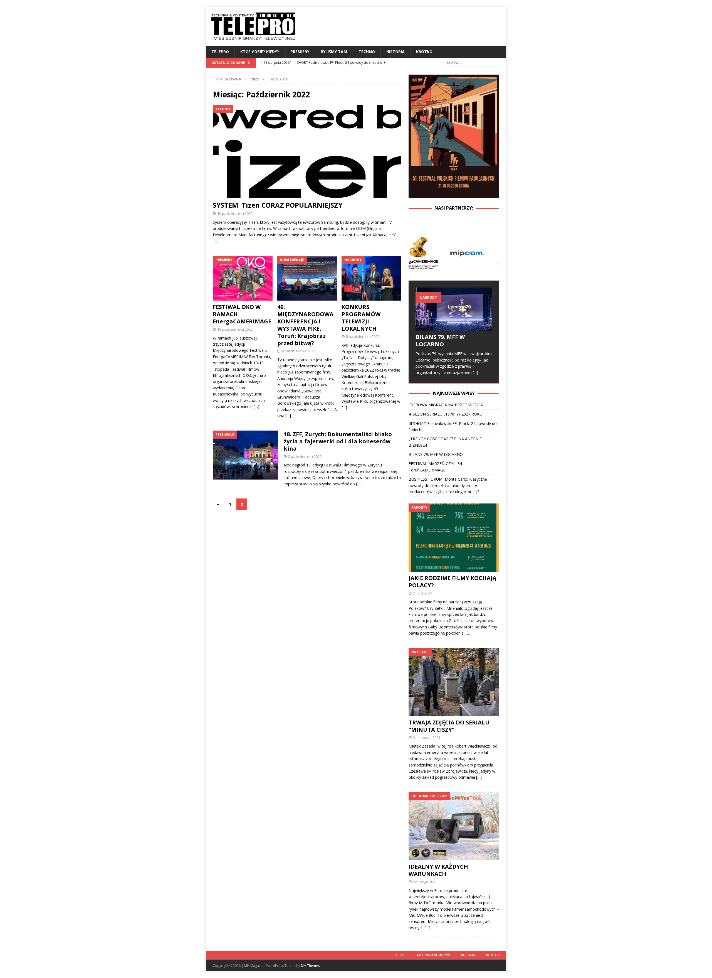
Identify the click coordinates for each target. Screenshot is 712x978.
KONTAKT (493, 955)
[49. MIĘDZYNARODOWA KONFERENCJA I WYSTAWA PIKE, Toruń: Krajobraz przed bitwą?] (307, 278)
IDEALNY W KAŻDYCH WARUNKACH (438, 870)
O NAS (400, 955)
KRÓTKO (424, 51)
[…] (215, 241)
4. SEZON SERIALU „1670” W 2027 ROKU (445, 414)
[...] (475, 372)
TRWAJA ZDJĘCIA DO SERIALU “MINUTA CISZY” (449, 726)
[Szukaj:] (471, 62)
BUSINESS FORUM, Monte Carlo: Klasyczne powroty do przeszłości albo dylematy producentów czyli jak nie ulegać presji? (448, 485)
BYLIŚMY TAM (334, 51)
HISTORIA (395, 51)
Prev (415, 252)
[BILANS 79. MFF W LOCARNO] (454, 309)
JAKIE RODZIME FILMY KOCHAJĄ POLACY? (452, 581)
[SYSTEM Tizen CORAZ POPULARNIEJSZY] (307, 151)
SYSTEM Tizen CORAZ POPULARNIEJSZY (277, 205)
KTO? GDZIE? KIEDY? (259, 51)
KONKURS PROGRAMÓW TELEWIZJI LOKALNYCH (361, 317)
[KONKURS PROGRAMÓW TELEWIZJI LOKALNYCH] (371, 278)
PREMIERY (299, 51)
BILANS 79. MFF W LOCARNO (440, 340)
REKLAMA (468, 955)
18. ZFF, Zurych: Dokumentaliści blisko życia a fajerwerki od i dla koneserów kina (338, 441)
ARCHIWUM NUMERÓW (433, 955)
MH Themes (310, 965)
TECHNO (367, 51)
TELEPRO (220, 51)
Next (492, 252)
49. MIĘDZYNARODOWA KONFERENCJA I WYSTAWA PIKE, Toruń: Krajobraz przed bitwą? (306, 325)
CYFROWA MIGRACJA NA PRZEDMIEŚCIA (446, 404)
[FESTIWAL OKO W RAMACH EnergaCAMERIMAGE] (243, 278)
